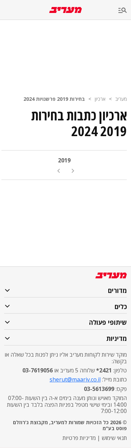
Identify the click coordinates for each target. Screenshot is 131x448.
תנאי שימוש (114, 438)
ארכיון (100, 99)
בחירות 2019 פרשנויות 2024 (54, 99)
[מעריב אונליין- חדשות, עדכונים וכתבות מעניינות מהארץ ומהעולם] (65, 10)
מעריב (121, 99)
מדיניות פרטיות (79, 438)
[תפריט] (124, 10)
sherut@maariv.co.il (75, 379)
